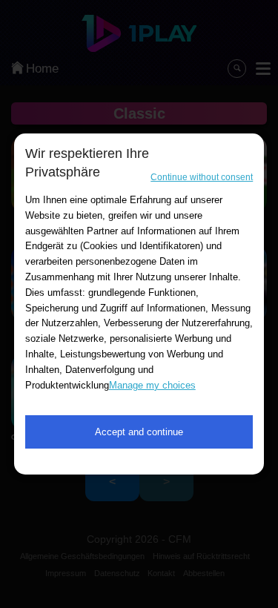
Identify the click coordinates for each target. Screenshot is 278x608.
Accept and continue (139, 431)
